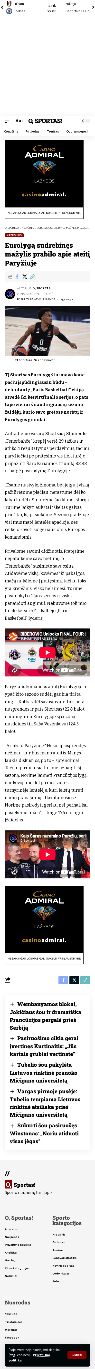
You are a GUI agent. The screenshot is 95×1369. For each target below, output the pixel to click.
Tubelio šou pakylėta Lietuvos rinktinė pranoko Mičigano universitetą (43, 1072)
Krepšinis (14, 235)
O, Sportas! (45, 121)
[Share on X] (24, 277)
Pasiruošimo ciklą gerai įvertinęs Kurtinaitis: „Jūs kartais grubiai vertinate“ (44, 1046)
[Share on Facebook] (17, 277)
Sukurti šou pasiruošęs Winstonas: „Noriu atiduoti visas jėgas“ (44, 1133)
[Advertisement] (47, 65)
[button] (76, 1355)
